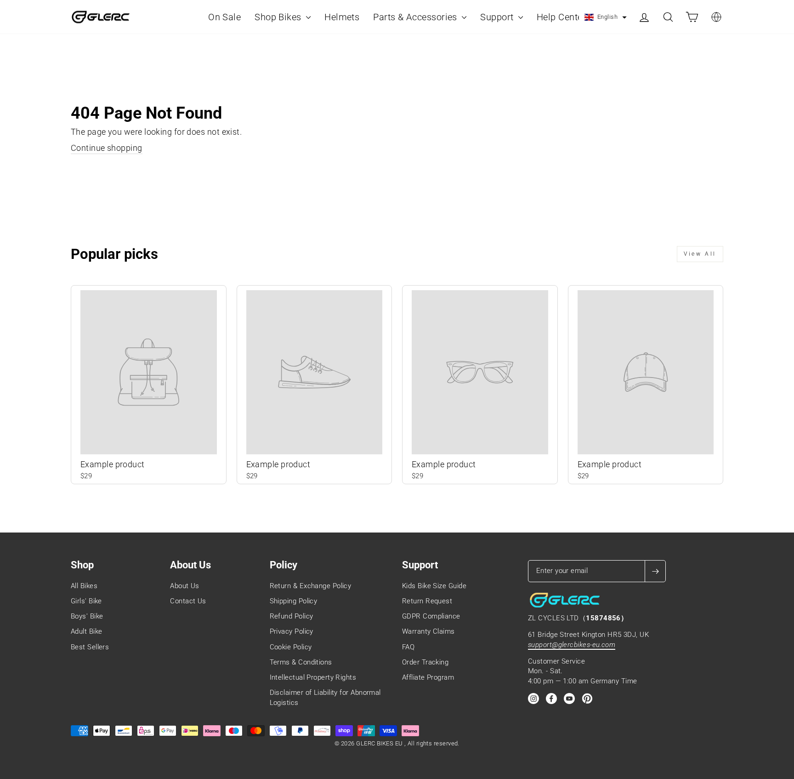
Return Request (427, 601)
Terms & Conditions (301, 662)
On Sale (224, 17)
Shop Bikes (279, 17)
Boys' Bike (87, 616)
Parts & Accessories (416, 17)
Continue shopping (106, 148)
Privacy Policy (291, 631)
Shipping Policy (294, 601)
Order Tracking (425, 662)
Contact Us (188, 601)
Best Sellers (90, 647)
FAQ (408, 647)
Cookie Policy (291, 647)
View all (700, 254)
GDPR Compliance (431, 616)
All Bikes (84, 586)
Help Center (561, 17)
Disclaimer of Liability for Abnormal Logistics (325, 697)
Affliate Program (428, 677)
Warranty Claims (428, 631)
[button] (605, 17)
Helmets (341, 17)
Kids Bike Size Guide (434, 586)
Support (498, 17)
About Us (184, 586)
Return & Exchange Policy (311, 586)
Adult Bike (86, 631)
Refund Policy (291, 616)
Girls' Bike (86, 601)
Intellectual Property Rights (313, 677)
